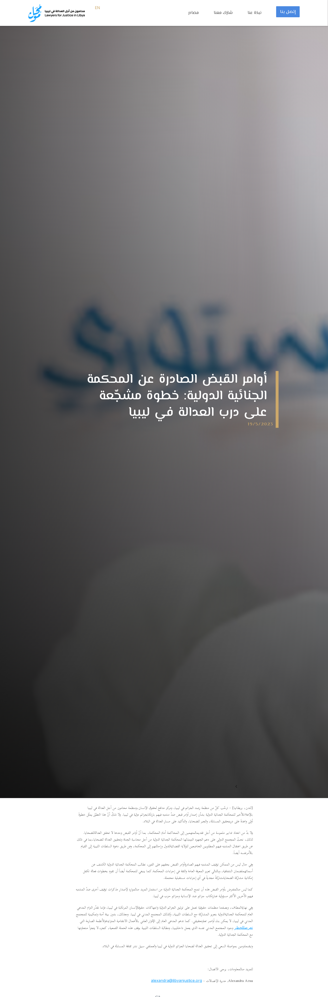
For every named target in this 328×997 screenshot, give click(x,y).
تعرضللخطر (243, 927)
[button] (196, 15)
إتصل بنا (288, 12)
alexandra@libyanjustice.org (176, 980)
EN (97, 8)
